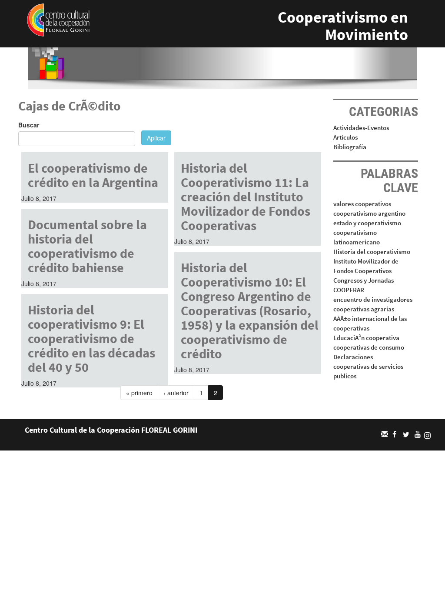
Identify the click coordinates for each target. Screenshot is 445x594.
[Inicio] (58, 19)
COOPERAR (348, 290)
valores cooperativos (362, 204)
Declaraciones (353, 357)
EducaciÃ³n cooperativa (366, 338)
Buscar (28, 124)
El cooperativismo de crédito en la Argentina (93, 175)
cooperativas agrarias (363, 309)
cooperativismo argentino (369, 213)
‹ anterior (176, 392)
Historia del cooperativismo (371, 251)
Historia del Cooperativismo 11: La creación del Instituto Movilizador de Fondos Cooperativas (245, 197)
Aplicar (156, 137)
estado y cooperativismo (367, 223)
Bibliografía (349, 147)
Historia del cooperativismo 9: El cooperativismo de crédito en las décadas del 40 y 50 (91, 338)
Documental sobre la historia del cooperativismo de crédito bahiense (87, 246)
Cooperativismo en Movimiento (343, 25)
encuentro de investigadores (372, 299)
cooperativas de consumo (368, 347)
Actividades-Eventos (361, 127)
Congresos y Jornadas (363, 280)
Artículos (345, 137)
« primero (139, 392)
